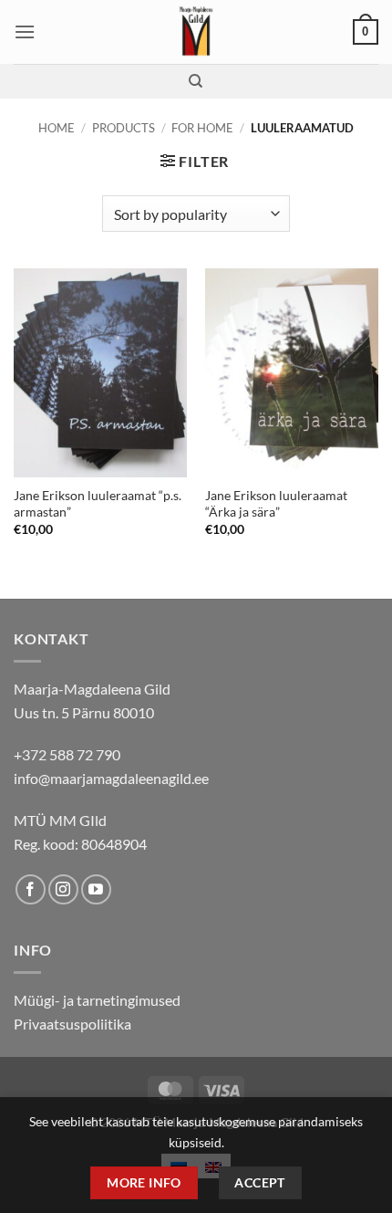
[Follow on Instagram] (63, 889)
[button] (25, 31)
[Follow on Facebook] (30, 889)
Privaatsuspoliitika (72, 1023)
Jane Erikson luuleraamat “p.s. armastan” (97, 503)
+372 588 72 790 (67, 754)
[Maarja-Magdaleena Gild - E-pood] (196, 32)
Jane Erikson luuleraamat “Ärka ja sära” (276, 503)
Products (123, 127)
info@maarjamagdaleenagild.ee (111, 778)
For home (202, 127)
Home (56, 127)
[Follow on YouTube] (96, 889)
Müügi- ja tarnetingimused (97, 1000)
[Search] (195, 81)
